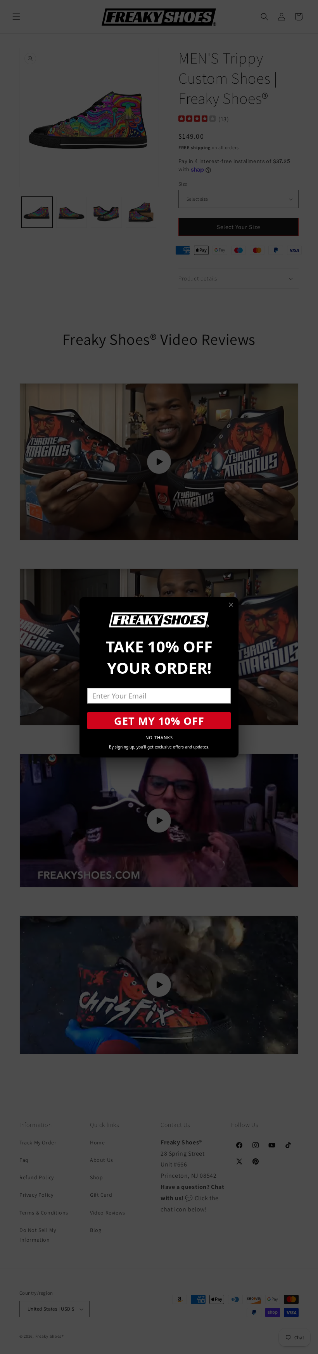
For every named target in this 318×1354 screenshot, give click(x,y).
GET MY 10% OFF (159, 721)
